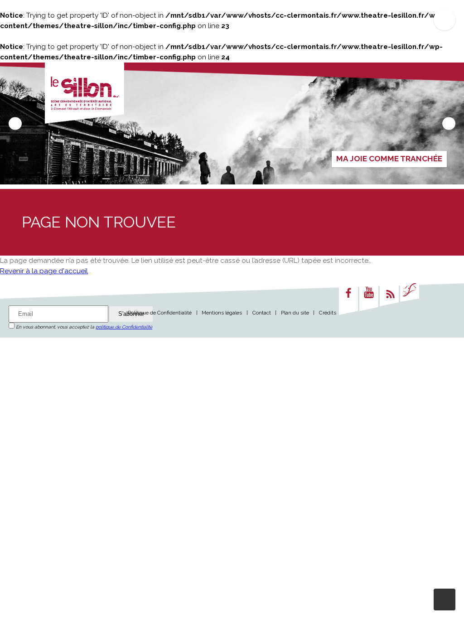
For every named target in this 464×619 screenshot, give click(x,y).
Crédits (327, 313)
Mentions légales (222, 313)
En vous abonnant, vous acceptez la (83, 326)
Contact (261, 313)
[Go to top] (444, 599)
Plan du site (295, 313)
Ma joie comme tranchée (389, 158)
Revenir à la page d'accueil (44, 271)
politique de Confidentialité (124, 326)
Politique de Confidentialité (160, 313)
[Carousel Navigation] (232, 123)
